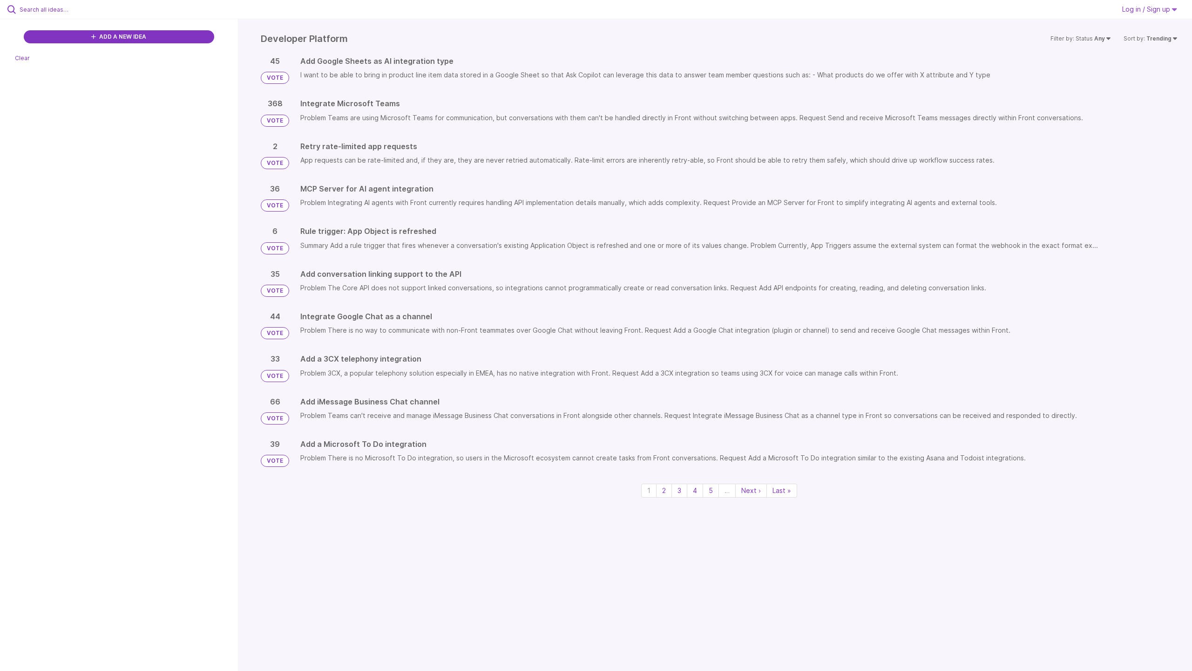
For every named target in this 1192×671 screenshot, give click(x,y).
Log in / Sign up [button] (1147, 9)
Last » (781, 490)
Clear (22, 58)
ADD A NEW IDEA (122, 36)
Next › (751, 490)
